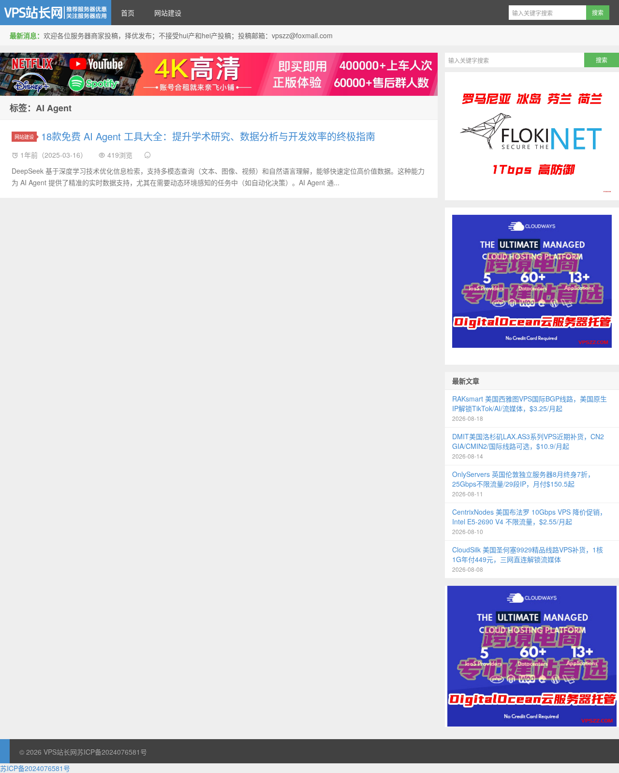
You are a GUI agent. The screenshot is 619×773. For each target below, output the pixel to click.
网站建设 (167, 12)
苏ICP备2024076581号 (112, 752)
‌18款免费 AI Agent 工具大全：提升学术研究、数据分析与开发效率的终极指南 (208, 136)
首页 (127, 12)
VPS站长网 (55, 12)
